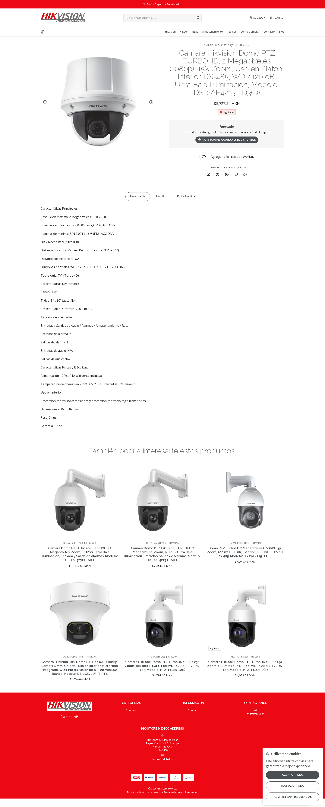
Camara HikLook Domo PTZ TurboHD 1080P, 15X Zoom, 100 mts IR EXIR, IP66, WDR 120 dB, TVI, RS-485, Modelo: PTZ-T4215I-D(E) (245, 666)
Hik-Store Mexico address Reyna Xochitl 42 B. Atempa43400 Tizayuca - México (162, 745)
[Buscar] (198, 17)
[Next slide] (152, 102)
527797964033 (256, 714)
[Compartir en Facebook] (208, 174)
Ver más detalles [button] (163, 759)
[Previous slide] (44, 102)
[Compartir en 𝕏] (217, 174)
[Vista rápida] (112, 505)
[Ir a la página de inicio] (63, 17)
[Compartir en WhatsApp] (227, 174)
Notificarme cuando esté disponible (229, 139)
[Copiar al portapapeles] (245, 174)
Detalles (161, 196)
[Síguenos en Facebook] (43, 31)
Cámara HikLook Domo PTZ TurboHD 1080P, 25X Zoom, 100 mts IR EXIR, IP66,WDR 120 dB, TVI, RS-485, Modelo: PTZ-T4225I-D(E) (162, 666)
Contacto (131, 710)
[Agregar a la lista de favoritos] (112, 495)
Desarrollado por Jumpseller (181, 792)
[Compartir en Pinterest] (236, 174)
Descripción (138, 196)
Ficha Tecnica (186, 196)
